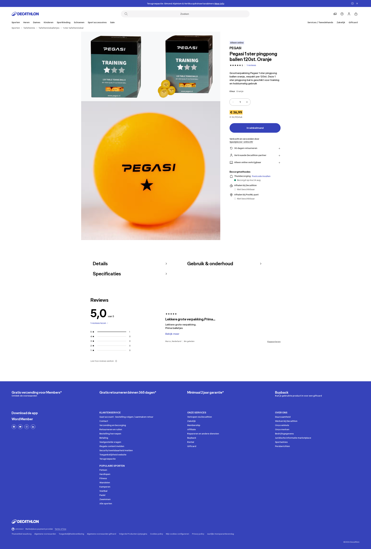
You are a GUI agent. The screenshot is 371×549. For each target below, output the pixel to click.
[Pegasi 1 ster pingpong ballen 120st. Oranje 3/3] (150, 170)
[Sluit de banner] (357, 3)
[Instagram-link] (26, 426)
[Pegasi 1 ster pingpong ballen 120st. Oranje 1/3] (185, 66)
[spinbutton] (240, 102)
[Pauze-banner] (352, 3)
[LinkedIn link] (33, 426)
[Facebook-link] (14, 426)
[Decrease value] (233, 102)
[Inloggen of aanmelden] (348, 13)
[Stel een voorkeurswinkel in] (335, 13)
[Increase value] (246, 102)
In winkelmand (255, 127)
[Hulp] (342, 13)
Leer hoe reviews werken (102, 361)
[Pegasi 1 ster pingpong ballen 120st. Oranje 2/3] (116, 66)
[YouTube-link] (20, 426)
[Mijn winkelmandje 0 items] (355, 13)
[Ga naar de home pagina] (25, 14)
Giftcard (353, 22)
